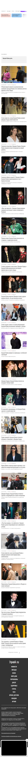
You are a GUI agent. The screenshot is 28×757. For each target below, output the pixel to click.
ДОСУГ (14, 682)
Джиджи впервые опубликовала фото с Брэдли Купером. (12, 152)
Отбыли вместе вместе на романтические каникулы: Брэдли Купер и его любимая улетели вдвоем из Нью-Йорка (14, 88)
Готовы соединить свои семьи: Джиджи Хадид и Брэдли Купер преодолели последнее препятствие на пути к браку (13, 268)
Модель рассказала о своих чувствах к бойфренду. (12, 213)
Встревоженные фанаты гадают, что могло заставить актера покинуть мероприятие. (13, 647)
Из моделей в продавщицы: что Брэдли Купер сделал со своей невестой (13, 410)
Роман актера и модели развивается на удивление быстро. (12, 498)
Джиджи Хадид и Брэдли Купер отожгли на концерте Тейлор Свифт (12, 382)
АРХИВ (14, 701)
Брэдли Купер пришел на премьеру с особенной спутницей (14, 353)
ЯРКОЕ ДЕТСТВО (14, 695)
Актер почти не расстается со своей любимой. (11, 384)
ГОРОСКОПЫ (14, 679)
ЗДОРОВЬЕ (14, 685)
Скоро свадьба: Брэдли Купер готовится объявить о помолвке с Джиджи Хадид (11, 438)
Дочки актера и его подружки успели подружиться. (12, 328)
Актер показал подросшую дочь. (8, 356)
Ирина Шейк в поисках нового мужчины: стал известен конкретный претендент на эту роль (13, 466)
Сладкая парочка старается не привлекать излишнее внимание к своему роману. (13, 559)
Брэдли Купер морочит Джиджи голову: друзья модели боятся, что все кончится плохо (13, 297)
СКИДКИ (14, 698)
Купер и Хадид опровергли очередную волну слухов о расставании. (13, 93)
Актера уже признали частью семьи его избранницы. (13, 440)
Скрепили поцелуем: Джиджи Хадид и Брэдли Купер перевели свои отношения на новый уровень (13, 148)
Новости (14, 84)
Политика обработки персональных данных (11, 736)
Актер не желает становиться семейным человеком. (13, 300)
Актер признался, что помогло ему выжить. (11, 528)
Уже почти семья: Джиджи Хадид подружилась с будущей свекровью (13, 613)
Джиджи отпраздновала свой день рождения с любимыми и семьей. (11, 183)
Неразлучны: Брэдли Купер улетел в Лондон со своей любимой (13, 585)
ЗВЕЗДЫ (14, 670)
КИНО (14, 673)
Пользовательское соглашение (8, 733)
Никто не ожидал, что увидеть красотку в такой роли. (13, 412)
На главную (4, 54)
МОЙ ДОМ (14, 676)
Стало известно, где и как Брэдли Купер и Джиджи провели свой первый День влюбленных (12, 554)
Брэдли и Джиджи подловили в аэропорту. (10, 587)
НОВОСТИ (14, 667)
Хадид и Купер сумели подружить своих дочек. (11, 271)
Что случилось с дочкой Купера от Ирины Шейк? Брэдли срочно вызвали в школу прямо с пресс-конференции (13, 643)
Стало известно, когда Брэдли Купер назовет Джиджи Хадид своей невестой (13, 119)
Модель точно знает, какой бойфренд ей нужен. (12, 469)
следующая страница (13, 652)
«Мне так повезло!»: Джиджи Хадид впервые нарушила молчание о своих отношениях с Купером (13, 210)
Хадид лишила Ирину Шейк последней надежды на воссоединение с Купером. (12, 616)
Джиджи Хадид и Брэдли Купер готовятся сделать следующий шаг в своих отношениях (13, 494)
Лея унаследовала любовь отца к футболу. (10, 241)
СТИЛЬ (14, 689)
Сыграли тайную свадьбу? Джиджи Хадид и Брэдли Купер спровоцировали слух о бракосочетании (12, 179)
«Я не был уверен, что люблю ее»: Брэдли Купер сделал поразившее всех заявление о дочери (13, 524)
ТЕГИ (14, 692)
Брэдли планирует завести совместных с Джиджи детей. (14, 121)
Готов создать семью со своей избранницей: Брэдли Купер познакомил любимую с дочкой (13, 325)
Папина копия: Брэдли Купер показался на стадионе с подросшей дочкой (12, 239)
